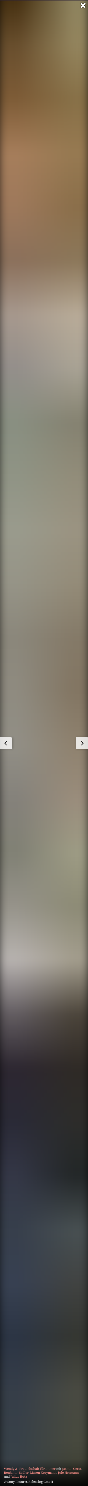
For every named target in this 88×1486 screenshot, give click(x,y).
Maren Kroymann (43, 1472)
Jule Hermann (68, 1472)
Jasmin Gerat (71, 1468)
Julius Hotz (19, 1476)
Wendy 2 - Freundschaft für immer (29, 1468)
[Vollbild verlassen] (83, 5)
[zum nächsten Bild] (82, 743)
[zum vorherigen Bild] (6, 743)
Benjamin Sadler (16, 1472)
